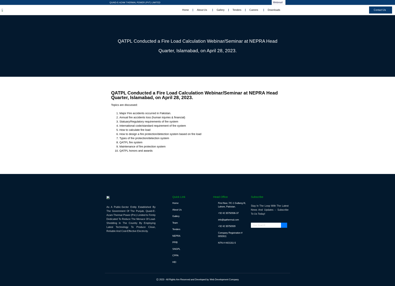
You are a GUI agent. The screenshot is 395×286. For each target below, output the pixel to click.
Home (185, 10)
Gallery (221, 10)
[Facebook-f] (204, 2)
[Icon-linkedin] (209, 2)
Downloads (274, 10)
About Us (202, 10)
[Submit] (284, 225)
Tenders (237, 10)
